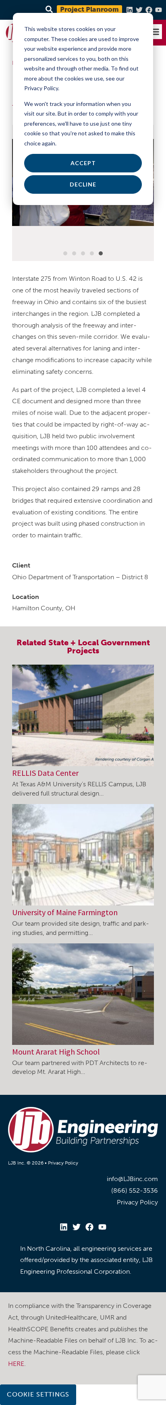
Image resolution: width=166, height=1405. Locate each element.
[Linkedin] (129, 9)
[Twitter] (139, 9)
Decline (83, 184)
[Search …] (48, 10)
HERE (16, 1364)
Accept (83, 163)
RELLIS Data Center (45, 773)
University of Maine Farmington (65, 912)
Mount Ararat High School (56, 1051)
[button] (154, 31)
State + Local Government (99, 642)
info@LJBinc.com (132, 1179)
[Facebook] (148, 9)
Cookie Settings (38, 1394)
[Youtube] (158, 9)
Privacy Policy (63, 1163)
